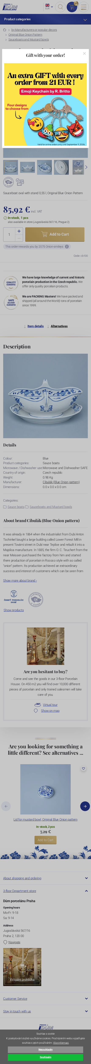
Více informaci (61, 1042)
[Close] (84, 53)
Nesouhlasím (45, 1049)
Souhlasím (45, 1057)
